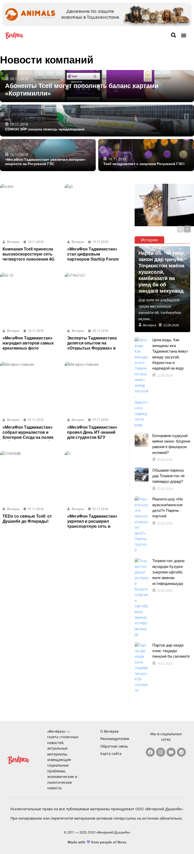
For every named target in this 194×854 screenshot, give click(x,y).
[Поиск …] (173, 35)
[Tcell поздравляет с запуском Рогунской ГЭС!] (146, 155)
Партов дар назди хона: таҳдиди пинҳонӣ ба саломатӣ (170, 651)
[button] (183, 35)
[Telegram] (181, 752)
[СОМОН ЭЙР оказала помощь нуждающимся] (97, 121)
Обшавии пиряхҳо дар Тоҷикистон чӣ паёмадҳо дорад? (168, 476)
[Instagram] (160, 752)
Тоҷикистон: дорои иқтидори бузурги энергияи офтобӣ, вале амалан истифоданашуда (168, 572)
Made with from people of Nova (97, 842)
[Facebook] (150, 752)
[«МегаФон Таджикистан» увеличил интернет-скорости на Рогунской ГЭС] (48, 155)
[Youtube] (171, 752)
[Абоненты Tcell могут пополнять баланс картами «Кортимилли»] (97, 86)
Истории (149, 240)
